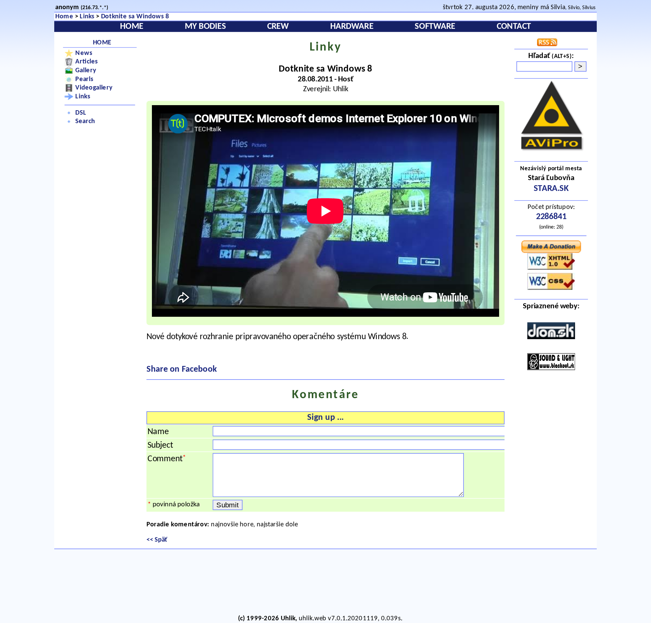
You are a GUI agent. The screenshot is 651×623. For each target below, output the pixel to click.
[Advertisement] (320, 583)
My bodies (205, 26)
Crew (278, 26)
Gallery (85, 70)
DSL (80, 112)
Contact (514, 26)
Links (87, 16)
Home (64, 16)
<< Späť (156, 539)
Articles (86, 61)
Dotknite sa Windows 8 (135, 16)
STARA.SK (551, 188)
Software (435, 26)
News (83, 53)
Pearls (84, 79)
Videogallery (93, 88)
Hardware (352, 26)
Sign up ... (325, 417)
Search (85, 121)
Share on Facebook (181, 369)
